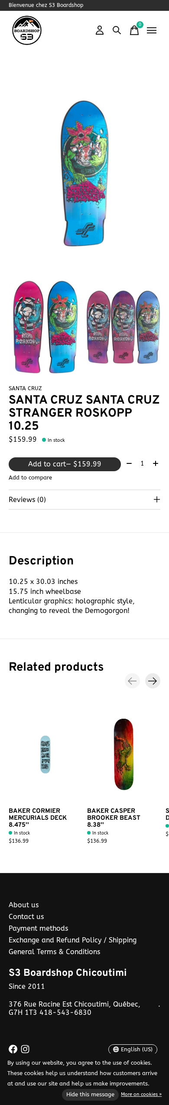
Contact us (26, 917)
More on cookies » (141, 1094)
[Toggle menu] (151, 30)
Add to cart (64, 464)
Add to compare (30, 477)
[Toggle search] (117, 30)
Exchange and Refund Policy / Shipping (72, 940)
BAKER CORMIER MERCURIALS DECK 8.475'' (38, 818)
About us (24, 905)
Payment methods (38, 928)
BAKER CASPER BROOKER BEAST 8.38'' (113, 818)
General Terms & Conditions (54, 952)
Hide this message (90, 1094)
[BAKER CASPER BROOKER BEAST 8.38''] (123, 754)
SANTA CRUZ (25, 388)
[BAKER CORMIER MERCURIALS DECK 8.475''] (45, 754)
